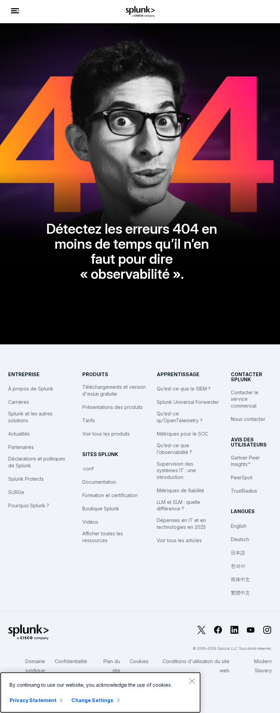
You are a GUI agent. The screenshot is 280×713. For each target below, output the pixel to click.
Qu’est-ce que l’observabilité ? (174, 448)
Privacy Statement (33, 700)
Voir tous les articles (179, 540)
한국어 (238, 566)
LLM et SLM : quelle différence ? (178, 505)
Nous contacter (248, 419)
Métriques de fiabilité (180, 490)
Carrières (18, 402)
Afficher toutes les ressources (102, 537)
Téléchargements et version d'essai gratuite (114, 390)
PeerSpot (241, 477)
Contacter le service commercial (244, 399)
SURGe (16, 492)
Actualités (19, 434)
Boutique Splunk (100, 508)
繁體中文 (240, 592)
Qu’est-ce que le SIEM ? (184, 389)
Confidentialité (71, 661)
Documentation (99, 482)
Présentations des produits (112, 407)
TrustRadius (244, 491)
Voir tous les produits (106, 434)
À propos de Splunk (30, 389)
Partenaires (21, 447)
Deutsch (240, 539)
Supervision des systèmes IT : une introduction (176, 470)
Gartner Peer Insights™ (245, 461)
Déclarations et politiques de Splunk (36, 462)
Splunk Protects (26, 479)
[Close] (191, 680)
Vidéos (90, 522)
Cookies (139, 661)
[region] (100, 692)
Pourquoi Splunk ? (28, 505)
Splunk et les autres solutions (30, 417)
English (239, 526)
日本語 (238, 553)
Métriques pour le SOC (182, 434)
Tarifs (88, 420)
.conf (88, 468)
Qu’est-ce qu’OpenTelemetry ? (179, 417)
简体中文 (240, 579)
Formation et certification (110, 495)
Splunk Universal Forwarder (188, 402)
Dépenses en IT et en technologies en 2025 (181, 523)
